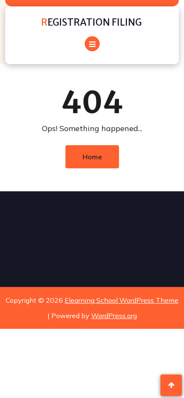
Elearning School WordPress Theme (121, 300)
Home (92, 156)
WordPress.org (114, 315)
